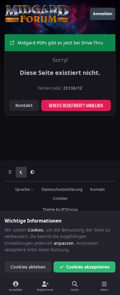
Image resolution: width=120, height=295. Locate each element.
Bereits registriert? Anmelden (76, 105)
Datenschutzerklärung (62, 189)
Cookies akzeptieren (88, 267)
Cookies (60, 198)
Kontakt (24, 105)
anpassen (64, 243)
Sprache (23, 189)
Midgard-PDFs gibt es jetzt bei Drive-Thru (60, 43)
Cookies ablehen (28, 267)
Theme (48, 209)
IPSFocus (69, 209)
